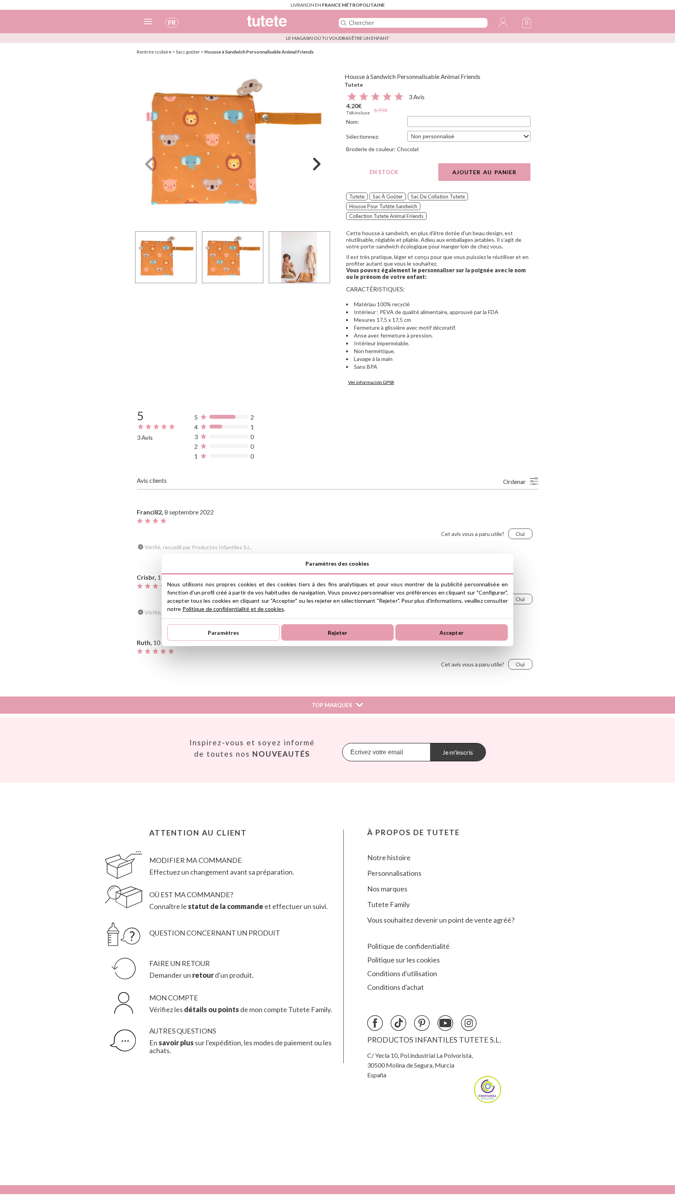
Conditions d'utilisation (402, 974)
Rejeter (338, 632)
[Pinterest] (422, 1023)
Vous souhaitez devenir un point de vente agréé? (440, 920)
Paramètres (223, 632)
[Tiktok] (398, 1023)
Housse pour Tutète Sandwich (383, 206)
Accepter (451, 632)
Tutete (354, 84)
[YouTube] (445, 1023)
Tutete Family (388, 904)
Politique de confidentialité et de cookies (233, 608)
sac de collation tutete (438, 196)
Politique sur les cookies (403, 960)
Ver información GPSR (371, 382)
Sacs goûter (188, 52)
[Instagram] (469, 1023)
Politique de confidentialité (408, 946)
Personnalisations (394, 873)
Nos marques (387, 889)
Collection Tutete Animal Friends (386, 216)
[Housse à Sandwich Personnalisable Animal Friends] (232, 145)
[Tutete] (284, 24)
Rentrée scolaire (154, 52)
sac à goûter (388, 196)
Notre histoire (389, 858)
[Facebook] (375, 1023)
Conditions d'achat (395, 987)
